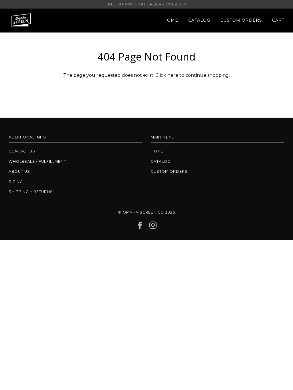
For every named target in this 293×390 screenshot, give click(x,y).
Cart (278, 20)
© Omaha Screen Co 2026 (146, 212)
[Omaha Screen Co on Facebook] (140, 227)
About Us (19, 171)
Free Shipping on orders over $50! (147, 4)
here (172, 75)
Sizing (16, 182)
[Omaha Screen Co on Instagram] (153, 227)
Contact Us (22, 151)
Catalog (199, 20)
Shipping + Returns (31, 192)
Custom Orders (241, 20)
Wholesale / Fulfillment (37, 161)
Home (170, 20)
